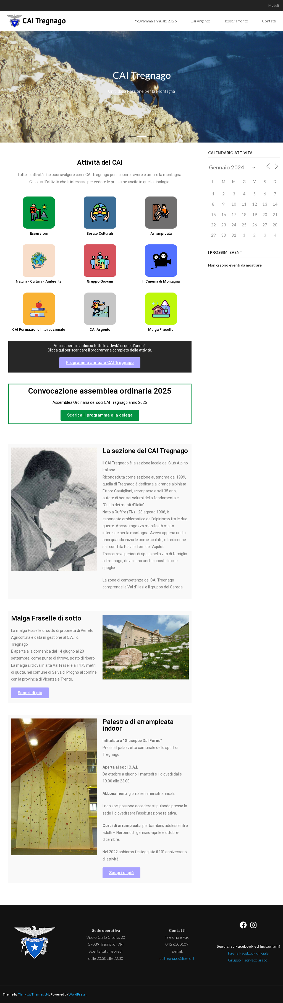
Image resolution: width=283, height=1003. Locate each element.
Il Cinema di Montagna (161, 281)
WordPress (77, 994)
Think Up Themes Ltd (33, 994)
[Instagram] (253, 925)
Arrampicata (161, 233)
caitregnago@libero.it (177, 958)
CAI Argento (100, 329)
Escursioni (39, 233)
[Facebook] (243, 925)
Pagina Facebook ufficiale (248, 953)
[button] (99, 362)
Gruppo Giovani (100, 281)
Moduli (273, 5)
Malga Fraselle (161, 329)
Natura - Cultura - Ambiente (39, 281)
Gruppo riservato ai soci (248, 960)
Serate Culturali (100, 233)
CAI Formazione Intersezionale (38, 329)
